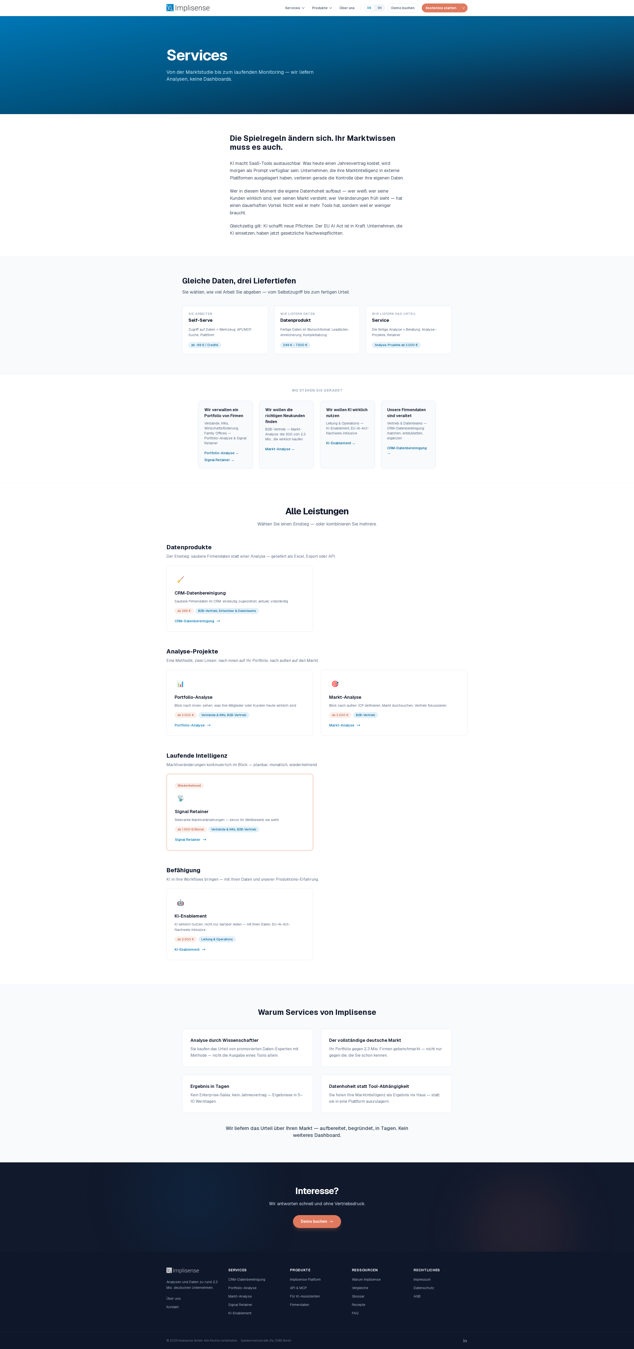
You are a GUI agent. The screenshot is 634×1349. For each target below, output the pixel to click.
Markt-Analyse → (280, 449)
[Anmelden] (463, 7)
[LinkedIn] (465, 1340)
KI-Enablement (239, 1313)
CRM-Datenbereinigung (246, 1279)
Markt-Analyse (240, 1296)
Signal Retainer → (219, 460)
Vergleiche (360, 1288)
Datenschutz (424, 1288)
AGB (417, 1296)
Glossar (358, 1296)
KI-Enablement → (340, 443)
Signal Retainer (240, 1304)
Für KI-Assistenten (305, 1296)
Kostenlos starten (441, 8)
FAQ (355, 1313)
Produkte (320, 8)
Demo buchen (403, 8)
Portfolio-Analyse (242, 1288)
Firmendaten (299, 1304)
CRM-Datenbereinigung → (407, 450)
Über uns (347, 8)
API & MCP (298, 1288)
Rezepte (358, 1304)
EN (380, 8)
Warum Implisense (366, 1279)
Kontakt (172, 1307)
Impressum (422, 1279)
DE (369, 8)
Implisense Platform (305, 1279)
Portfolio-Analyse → (221, 453)
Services (292, 8)
